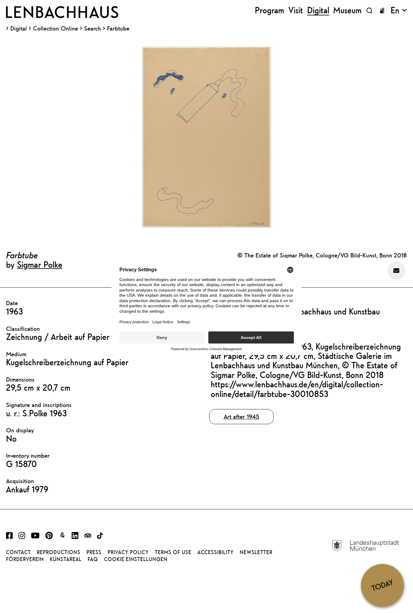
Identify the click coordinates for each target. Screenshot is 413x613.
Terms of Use (173, 552)
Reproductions (58, 552)
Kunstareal (66, 559)
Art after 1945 (241, 416)
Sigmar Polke (39, 264)
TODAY (382, 585)
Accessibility (215, 552)
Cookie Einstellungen (135, 559)
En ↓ (399, 10)
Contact (18, 552)
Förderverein (25, 559)
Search (92, 28)
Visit (295, 10)
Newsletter (256, 552)
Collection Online (55, 28)
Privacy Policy (128, 552)
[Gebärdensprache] (382, 10)
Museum (347, 10)
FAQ (93, 559)
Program (269, 10)
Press (94, 552)
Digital (18, 28)
